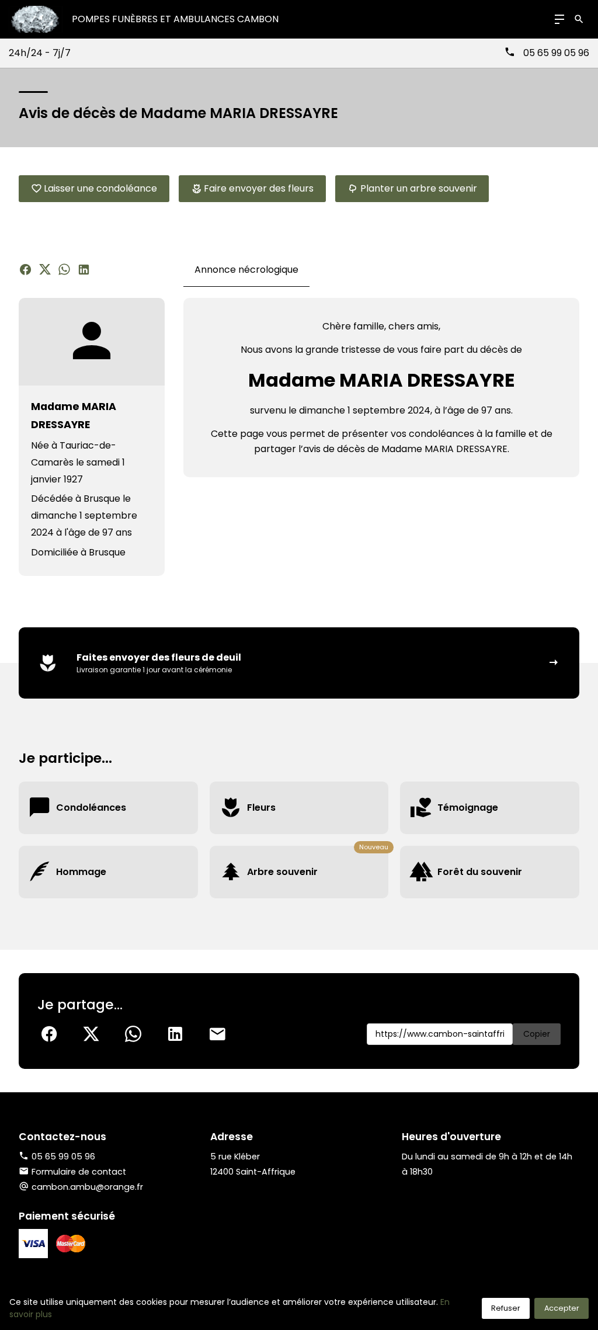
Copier (536, 1034)
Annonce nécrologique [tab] (246, 269)
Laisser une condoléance (100, 188)
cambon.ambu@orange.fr (87, 1187)
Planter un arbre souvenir (418, 188)
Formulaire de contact (79, 1172)
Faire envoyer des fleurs (259, 188)
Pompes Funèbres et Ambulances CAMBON (175, 19)
